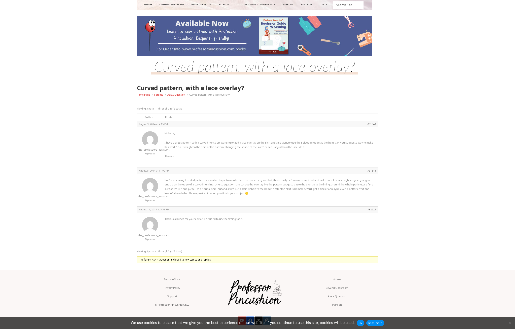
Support (172, 296)
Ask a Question (337, 296)
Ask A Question (176, 94)
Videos (337, 279)
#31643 (371, 170)
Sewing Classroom (337, 288)
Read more (375, 323)
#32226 (371, 209)
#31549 (371, 124)
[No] (510, 323)
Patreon (337, 304)
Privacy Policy (172, 288)
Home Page (143, 94)
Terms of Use (172, 279)
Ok (360, 323)
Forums (158, 94)
